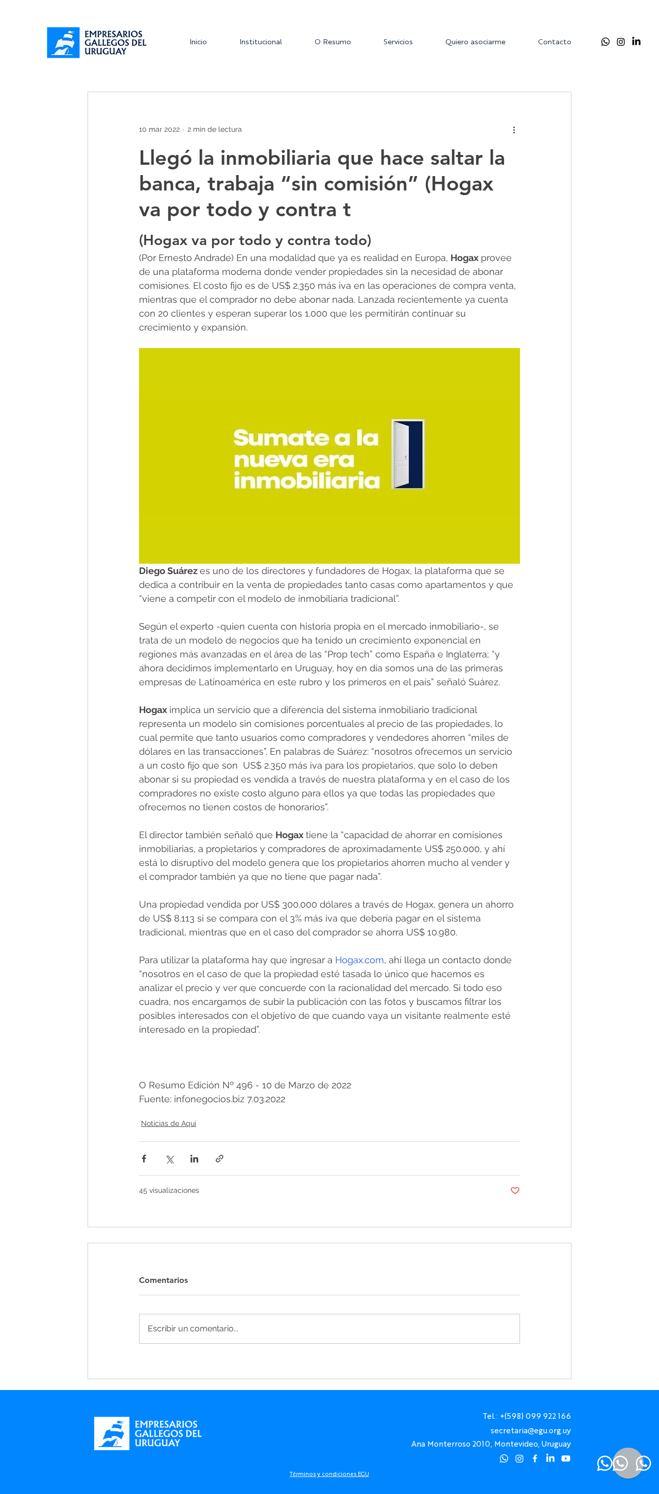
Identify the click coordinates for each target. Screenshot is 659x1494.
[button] (268, 41)
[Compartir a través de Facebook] (144, 1158)
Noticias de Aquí (168, 1123)
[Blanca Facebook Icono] (535, 1458)
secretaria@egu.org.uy (531, 1430)
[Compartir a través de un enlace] (219, 1158)
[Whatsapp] (605, 42)
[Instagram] (621, 42)
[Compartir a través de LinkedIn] (194, 1158)
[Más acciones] (514, 129)
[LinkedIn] (636, 42)
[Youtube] (566, 1458)
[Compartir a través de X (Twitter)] (169, 1158)
